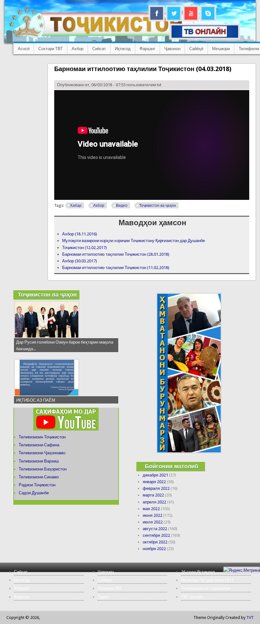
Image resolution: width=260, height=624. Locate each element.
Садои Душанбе (34, 492)
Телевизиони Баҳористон (43, 469)
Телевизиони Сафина (39, 445)
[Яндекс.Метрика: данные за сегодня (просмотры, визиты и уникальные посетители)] (242, 570)
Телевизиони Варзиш (39, 461)
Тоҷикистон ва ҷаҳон (157, 205)
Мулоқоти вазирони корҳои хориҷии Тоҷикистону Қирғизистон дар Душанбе (133, 240)
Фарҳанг (147, 48)
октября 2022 (155, 542)
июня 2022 (152, 515)
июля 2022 (153, 522)
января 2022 (154, 481)
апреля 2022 (154, 502)
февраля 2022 (156, 488)
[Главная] (101, 36)
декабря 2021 (155, 475)
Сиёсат (99, 48)
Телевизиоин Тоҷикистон (42, 437)
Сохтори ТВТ (50, 48)
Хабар (75, 205)
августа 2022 (155, 528)
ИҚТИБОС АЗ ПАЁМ (35, 400)
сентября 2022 (156, 535)
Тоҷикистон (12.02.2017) (84, 247)
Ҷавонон (172, 48)
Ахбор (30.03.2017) (79, 261)
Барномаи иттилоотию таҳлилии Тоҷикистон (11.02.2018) (115, 267)
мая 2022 (151, 508)
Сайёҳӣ (196, 48)
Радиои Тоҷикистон (37, 485)
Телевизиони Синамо (39, 477)
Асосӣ (23, 48)
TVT (250, 617)
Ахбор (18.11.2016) (79, 234)
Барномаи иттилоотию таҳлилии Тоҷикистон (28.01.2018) (115, 254)
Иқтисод (123, 48)
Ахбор (77, 48)
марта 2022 (153, 495)
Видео (121, 205)
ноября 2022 (154, 548)
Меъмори (221, 48)
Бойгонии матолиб (171, 466)
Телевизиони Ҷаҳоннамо (42, 452)
